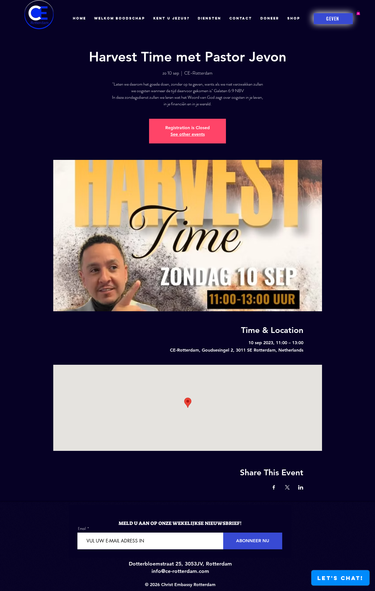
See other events (187, 134)
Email (82, 528)
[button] (358, 12)
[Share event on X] (287, 487)
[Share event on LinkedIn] (300, 487)
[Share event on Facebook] (273, 487)
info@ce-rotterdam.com (180, 571)
